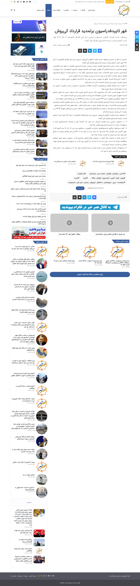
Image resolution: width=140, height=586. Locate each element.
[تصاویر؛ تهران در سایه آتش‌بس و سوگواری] (41, 390)
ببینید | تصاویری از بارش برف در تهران (24, 462)
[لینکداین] (90, 51)
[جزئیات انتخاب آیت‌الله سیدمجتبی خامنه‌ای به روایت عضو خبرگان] (41, 441)
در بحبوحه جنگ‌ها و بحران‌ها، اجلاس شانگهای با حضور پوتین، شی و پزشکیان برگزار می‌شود (23, 558)
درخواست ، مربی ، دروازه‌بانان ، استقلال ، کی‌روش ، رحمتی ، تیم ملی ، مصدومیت (96, 182)
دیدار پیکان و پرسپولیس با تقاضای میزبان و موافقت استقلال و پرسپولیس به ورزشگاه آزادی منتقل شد (117, 263)
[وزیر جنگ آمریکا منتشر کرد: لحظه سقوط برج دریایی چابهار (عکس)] (41, 314)
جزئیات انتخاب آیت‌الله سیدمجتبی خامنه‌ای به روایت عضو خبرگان (25, 438)
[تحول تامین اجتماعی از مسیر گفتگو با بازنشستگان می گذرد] (41, 86)
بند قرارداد (81, 174)
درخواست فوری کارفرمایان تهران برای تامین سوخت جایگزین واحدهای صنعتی (23, 103)
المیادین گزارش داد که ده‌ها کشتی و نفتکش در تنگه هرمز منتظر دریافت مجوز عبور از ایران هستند (23, 274)
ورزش (48, 10)
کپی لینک (80, 188)
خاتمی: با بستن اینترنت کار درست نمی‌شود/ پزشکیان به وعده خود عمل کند (23, 247)
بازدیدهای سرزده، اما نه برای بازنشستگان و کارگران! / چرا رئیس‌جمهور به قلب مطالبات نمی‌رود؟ (23, 76)
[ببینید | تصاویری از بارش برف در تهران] (41, 466)
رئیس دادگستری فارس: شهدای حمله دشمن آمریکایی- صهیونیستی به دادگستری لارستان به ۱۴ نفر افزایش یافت (23, 426)
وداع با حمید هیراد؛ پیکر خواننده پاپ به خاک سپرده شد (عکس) (23, 450)
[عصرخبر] (124, 10)
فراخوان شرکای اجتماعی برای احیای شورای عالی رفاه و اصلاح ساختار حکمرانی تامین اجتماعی (23, 132)
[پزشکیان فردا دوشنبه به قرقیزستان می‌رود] (39, 542)
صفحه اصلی (91, 10)
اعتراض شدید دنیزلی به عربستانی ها (65, 161)
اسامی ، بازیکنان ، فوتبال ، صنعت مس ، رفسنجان (106, 174)
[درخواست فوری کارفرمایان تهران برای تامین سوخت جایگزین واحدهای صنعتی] (41, 105)
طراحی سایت (76, 583)
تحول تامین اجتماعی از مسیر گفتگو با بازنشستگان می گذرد (24, 84)
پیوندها (20, 576)
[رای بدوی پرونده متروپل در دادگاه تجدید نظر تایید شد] (90, 252)
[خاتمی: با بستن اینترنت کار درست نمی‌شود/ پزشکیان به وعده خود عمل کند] (41, 251)
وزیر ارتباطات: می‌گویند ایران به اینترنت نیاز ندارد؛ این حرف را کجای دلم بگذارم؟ (23, 362)
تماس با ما (13, 576)
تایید (85, 178)
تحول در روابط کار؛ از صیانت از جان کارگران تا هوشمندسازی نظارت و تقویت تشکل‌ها (23, 94)
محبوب (29, 502)
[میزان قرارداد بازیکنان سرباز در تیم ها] (62, 252)
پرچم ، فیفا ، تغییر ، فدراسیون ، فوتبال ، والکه (108, 178)
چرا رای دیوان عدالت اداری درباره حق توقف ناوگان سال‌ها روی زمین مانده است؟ (24, 66)
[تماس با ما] (11, 2)
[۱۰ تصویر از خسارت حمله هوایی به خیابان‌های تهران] (41, 492)
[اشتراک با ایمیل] (85, 51)
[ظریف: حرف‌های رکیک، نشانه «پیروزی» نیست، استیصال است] (41, 403)
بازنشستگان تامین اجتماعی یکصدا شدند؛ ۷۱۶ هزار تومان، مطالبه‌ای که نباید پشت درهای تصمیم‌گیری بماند (23, 122)
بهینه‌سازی (68, 583)
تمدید (76, 178)
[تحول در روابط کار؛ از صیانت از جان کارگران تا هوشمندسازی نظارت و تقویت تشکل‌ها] (41, 95)
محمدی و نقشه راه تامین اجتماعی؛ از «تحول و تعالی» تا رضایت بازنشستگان (24, 150)
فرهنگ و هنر (56, 10)
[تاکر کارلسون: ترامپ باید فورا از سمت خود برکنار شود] (39, 533)
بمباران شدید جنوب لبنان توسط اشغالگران (23, 550)
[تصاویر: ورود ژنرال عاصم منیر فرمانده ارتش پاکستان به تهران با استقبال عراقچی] (41, 378)
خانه (124, 24)
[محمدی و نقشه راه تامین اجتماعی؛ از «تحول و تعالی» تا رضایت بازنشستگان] (41, 152)
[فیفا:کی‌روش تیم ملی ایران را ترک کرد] (121, 163)
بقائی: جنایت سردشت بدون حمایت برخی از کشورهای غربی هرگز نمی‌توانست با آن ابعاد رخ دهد (23, 324)
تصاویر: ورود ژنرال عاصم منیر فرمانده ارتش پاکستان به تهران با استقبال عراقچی (23, 374)
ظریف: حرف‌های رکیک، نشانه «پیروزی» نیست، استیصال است (23, 400)
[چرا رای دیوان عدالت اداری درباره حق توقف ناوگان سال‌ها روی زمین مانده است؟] (41, 67)
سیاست (75, 10)
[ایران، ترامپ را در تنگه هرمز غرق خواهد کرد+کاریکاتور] (41, 352)
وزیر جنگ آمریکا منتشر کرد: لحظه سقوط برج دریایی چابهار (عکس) (23, 311)
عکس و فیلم (40, 10)
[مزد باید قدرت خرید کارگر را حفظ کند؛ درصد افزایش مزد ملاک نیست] (41, 114)
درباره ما (25, 576)
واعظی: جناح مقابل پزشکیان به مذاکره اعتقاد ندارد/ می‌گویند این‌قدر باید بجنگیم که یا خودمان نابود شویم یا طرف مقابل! (23, 261)
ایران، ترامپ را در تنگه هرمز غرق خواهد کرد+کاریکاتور (23, 349)
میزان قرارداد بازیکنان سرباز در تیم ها (64, 261)
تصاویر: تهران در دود (29, 475)
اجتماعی (66, 10)
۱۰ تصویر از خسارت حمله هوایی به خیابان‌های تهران (25, 488)
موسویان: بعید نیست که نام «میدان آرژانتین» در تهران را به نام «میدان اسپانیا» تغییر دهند (24, 286)
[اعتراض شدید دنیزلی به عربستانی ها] (82, 163)
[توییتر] (95, 51)
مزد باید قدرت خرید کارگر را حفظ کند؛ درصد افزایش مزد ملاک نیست (24, 112)
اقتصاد (83, 10)
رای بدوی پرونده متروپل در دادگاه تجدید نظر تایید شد (90, 262)
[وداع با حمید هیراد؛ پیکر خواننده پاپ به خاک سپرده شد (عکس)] (41, 454)
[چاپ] (80, 51)
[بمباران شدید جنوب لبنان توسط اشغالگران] (39, 551)
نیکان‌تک (62, 583)
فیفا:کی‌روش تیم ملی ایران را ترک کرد (103, 161)
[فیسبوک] (100, 51)
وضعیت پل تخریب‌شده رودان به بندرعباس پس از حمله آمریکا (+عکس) (24, 298)
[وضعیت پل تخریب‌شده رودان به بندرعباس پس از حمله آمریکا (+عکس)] (41, 302)
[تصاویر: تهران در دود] (41, 479)
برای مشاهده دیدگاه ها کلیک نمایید (90, 274)
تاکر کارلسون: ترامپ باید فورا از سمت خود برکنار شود (23, 531)
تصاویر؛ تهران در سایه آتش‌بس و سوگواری (25, 387)
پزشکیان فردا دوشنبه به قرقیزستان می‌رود (92, 2)
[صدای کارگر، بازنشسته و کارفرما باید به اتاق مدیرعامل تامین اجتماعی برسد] (41, 143)
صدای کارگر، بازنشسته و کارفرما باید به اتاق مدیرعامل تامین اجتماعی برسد (23, 141)
